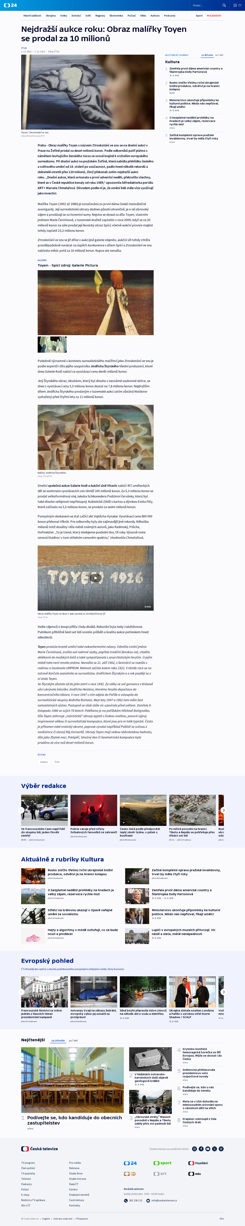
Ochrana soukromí (63, 1218)
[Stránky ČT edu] (194, 1173)
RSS (222, 1218)
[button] (96, 578)
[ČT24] (10, 5)
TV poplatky (28, 1173)
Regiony (100, 15)
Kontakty (74, 1205)
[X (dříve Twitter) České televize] (214, 1149)
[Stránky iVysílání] (198, 1163)
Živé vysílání (28, 1168)
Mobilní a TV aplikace (33, 1200)
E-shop (25, 1194)
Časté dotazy (76, 1200)
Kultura (155, 15)
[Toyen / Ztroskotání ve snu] (87, 92)
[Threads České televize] (221, 1149)
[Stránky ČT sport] (163, 1163)
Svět (88, 15)
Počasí (132, 15)
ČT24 (23, 47)
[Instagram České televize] (194, 1149)
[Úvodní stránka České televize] (39, 1149)
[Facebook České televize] (201, 1149)
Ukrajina (51, 15)
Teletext (26, 1178)
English (46, 1218)
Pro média (75, 1162)
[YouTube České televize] (207, 1149)
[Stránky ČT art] (160, 1173)
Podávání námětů (79, 1194)
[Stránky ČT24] (130, 1163)
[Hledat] (224, 5)
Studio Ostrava (77, 1178)
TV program (28, 1162)
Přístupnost (82, 1218)
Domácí (76, 15)
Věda (143, 15)
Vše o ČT (26, 1205)
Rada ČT (73, 1184)
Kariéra (73, 1189)
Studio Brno (76, 1173)
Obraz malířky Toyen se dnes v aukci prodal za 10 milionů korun (70, 613)
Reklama (74, 1168)
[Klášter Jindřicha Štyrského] (96, 437)
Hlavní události (32, 15)
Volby (63, 15)
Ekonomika (116, 15)
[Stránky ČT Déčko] (130, 1173)
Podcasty (169, 15)
